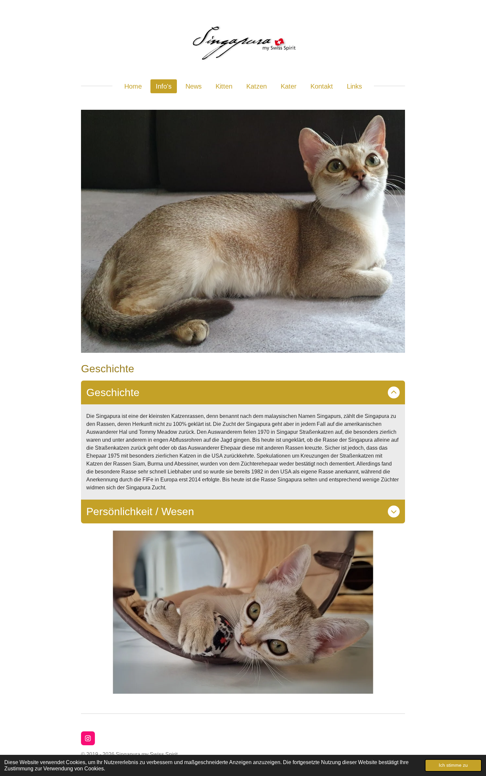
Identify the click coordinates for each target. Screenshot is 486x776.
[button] (399, 534)
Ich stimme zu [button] (453, 765)
